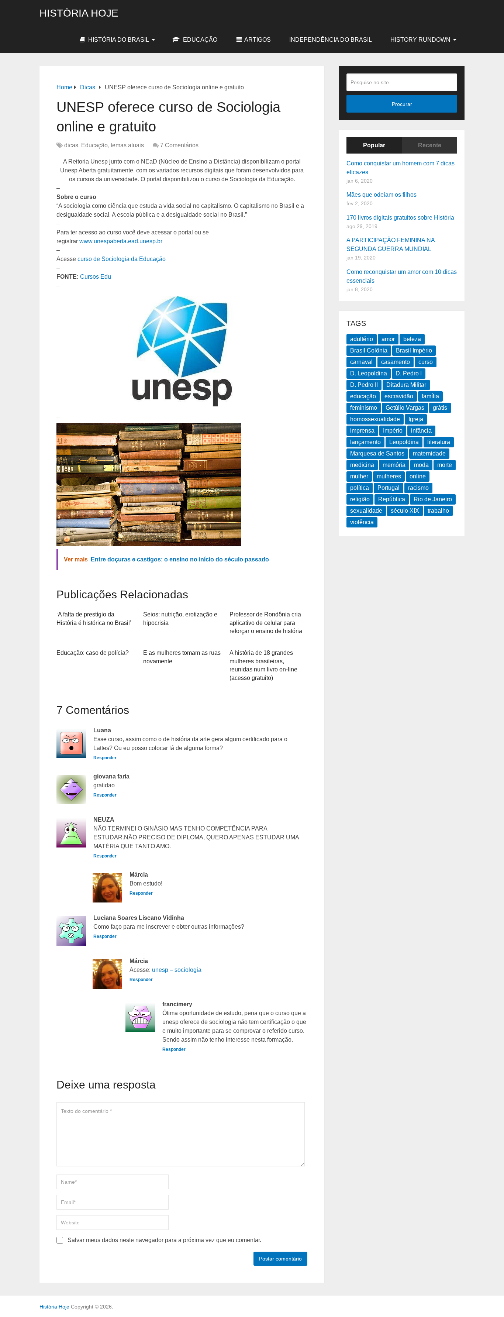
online (418, 476)
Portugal (388, 488)
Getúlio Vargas (405, 408)
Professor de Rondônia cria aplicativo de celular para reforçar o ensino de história (265, 622)
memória (394, 465)
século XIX (405, 511)
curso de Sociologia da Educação (121, 259)
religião (360, 499)
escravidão (398, 396)
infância (421, 430)
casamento (395, 362)
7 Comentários (179, 145)
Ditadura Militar (406, 385)
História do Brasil (118, 40)
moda (421, 465)
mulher (359, 476)
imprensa (362, 430)
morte (444, 465)
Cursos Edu (95, 277)
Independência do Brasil (330, 40)
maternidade (429, 453)
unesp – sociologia (176, 970)
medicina (362, 465)
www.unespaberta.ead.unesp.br (120, 241)
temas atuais (127, 145)
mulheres (389, 476)
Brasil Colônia (368, 350)
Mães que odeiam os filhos (381, 195)
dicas (71, 145)
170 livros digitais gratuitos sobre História (400, 217)
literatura (438, 442)
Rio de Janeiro (433, 499)
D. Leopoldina (368, 373)
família (430, 396)
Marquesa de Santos (377, 453)
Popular (374, 145)
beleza (412, 339)
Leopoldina (404, 442)
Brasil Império (414, 350)
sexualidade (366, 511)
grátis (440, 408)
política (359, 488)
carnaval (361, 362)
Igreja (415, 419)
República (391, 499)
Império (393, 430)
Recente (429, 145)
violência (362, 522)
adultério (361, 339)
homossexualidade (375, 419)
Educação (199, 40)
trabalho (438, 511)
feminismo (363, 408)
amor (388, 339)
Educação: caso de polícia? (92, 653)
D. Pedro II (364, 385)
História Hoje (78, 13)
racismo (418, 488)
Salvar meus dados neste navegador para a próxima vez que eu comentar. (164, 1240)
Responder (105, 757)
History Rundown (420, 40)
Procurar (402, 104)
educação (363, 396)
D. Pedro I (409, 373)
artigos (257, 40)
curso (425, 362)
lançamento (365, 442)
